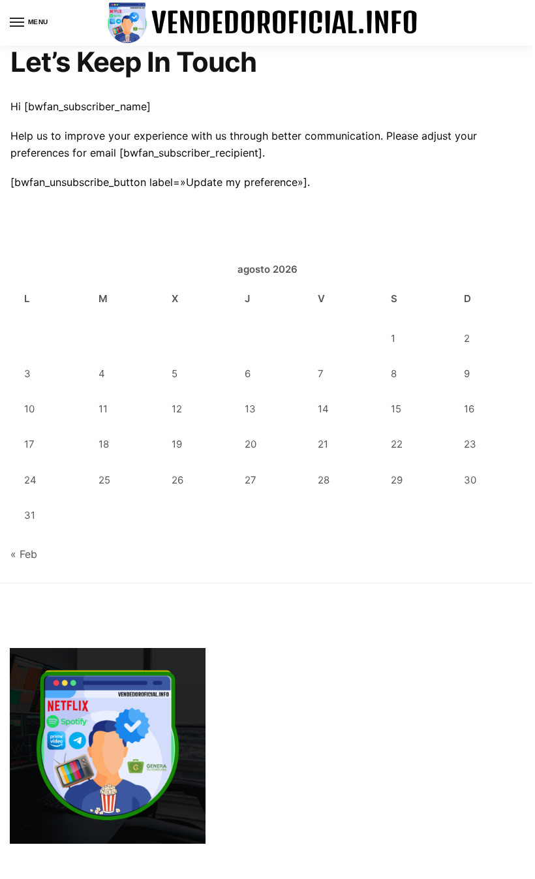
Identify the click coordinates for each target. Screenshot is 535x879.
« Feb (23, 554)
